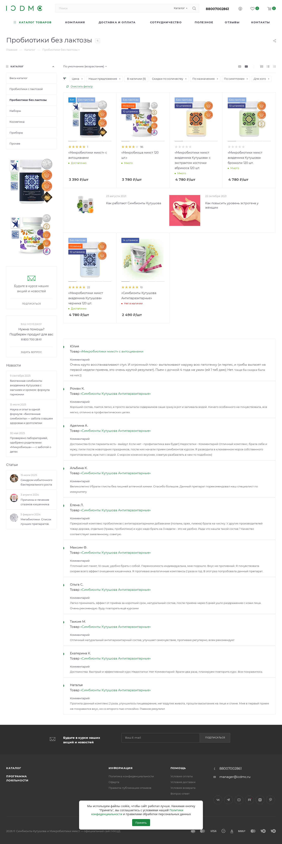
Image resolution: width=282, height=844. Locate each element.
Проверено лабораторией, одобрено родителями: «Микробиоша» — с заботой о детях (30, 444)
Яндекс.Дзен (260, 799)
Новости (13, 365)
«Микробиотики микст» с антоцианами (111, 351)
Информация (121, 768)
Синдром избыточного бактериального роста (36, 482)
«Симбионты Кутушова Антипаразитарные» (115, 394)
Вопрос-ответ (180, 793)
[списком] (268, 66)
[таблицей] (274, 66)
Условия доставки (183, 782)
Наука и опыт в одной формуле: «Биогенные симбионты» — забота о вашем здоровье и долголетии (31, 416)
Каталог (13, 768)
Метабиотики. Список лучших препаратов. (36, 521)
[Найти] (194, 8)
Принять (141, 822)
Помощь (178, 768)
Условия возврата (183, 787)
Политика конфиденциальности (131, 776)
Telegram (228, 799)
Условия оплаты (182, 776)
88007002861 (217, 9)
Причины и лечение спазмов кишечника (35, 502)
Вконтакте (217, 799)
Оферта (114, 782)
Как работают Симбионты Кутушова (133, 203)
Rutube (249, 799)
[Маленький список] (240, 66)
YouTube (239, 799)
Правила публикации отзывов (130, 787)
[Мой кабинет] (240, 9)
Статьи (12, 465)
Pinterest (270, 799)
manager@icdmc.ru (234, 777)
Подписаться (215, 737)
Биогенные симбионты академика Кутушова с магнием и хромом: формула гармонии (30, 387)
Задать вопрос (31, 352)
